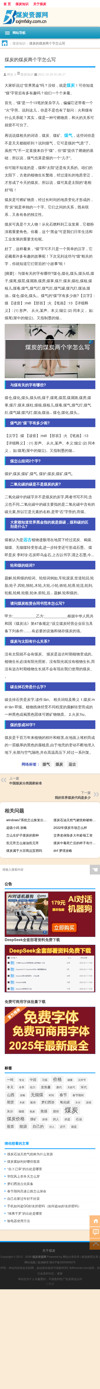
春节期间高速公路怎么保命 (26, 1191)
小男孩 (50, 1284)
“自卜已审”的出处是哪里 (24, 1168)
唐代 (59, 1087)
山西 (10, 1094)
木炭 (22, 1102)
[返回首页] (95, 1220)
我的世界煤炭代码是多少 (73, 797)
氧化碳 (65, 1102)
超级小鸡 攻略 (16, 827)
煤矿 (33, 1119)
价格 (57, 1079)
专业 (21, 1080)
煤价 (56, 1111)
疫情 (44, 1119)
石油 (79, 1119)
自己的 (38, 1126)
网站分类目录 (71, 1256)
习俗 (44, 1080)
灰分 (10, 1111)
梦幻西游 (47, 1102)
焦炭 (32, 1111)
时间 (51, 1095)
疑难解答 (43, 1262)
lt (15, 74)
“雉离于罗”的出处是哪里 (24, 1213)
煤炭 (71, 85)
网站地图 (30, 1262)
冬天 (10, 1087)
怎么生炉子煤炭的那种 (22, 835)
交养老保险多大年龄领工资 (73, 835)
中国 (33, 1079)
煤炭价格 (16, 1118)
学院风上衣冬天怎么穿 (23, 1176)
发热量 (46, 1087)
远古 (27, 539)
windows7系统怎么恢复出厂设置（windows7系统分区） (29, 819)
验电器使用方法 (18, 1220)
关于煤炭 (39, 3)
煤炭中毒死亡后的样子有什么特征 (76, 842)
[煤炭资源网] (50, 17)
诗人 (51, 1126)
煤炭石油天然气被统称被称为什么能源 (76, 819)
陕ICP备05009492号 (63, 1262)
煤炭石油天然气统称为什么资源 (30, 1154)
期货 (10, 1101)
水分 (77, 1102)
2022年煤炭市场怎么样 (70, 827)
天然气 (71, 1087)
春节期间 (78, 1095)
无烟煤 (37, 1094)
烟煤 (21, 1111)
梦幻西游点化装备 (20, 1183)
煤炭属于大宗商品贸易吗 (24, 850)
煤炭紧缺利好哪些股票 (23, 1161)
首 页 (7, 3)
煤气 (68, 135)
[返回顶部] (95, 1244)
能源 (23, 1126)
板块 (33, 1102)
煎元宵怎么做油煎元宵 (22, 842)
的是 (67, 1119)
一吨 (10, 1079)
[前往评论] (95, 1232)
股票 (10, 1126)
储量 (70, 1080)
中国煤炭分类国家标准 (25, 783)
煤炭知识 (22, 3)
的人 (56, 1119)
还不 (63, 1126)
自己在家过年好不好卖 (23, 1198)
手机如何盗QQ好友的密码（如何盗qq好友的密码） (44, 1206)
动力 (32, 1087)
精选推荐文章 (90, 1256)
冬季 (21, 1087)
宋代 (84, 1087)
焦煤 (43, 1110)
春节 (63, 1094)
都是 (74, 1126)
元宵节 (82, 1080)
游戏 (88, 1102)
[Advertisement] (50, 1339)
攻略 (22, 1095)
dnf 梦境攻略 (62, 850)
